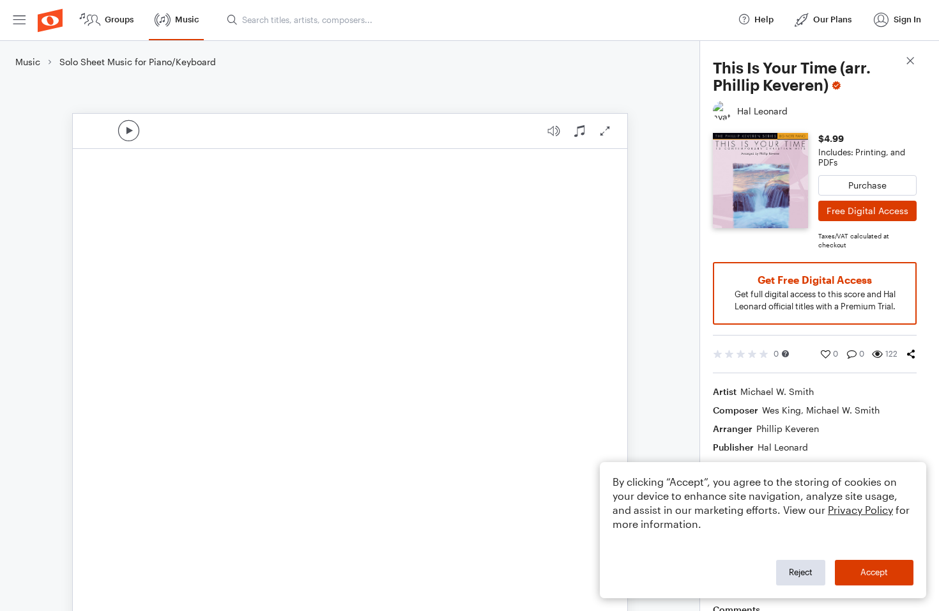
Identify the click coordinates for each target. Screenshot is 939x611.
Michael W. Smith (777, 391)
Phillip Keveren (787, 428)
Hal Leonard (783, 447)
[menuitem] (19, 20)
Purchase (867, 185)
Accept (874, 572)
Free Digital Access (867, 210)
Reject (801, 572)
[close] (910, 62)
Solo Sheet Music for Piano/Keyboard (137, 61)
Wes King (781, 410)
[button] (785, 354)
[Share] (911, 354)
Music (27, 61)
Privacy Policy (860, 510)
